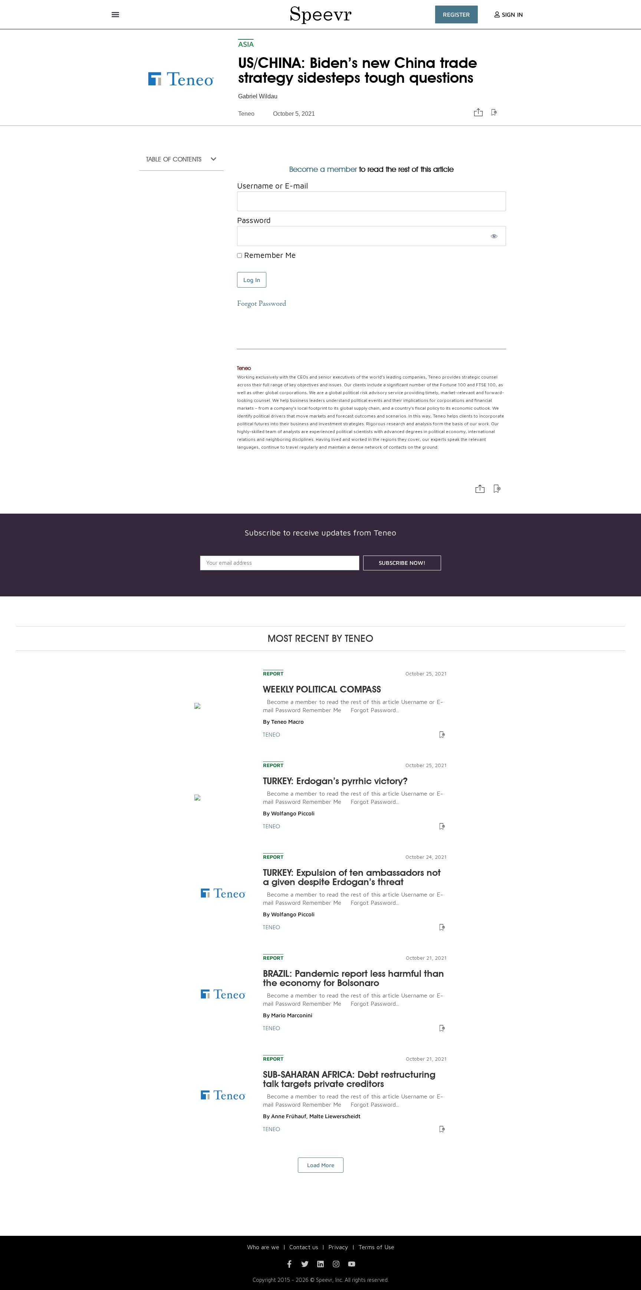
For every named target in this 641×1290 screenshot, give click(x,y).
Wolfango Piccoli (293, 813)
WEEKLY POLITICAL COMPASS (322, 689)
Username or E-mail (272, 185)
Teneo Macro (287, 721)
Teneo (246, 114)
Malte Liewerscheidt (335, 1116)
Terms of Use (376, 1247)
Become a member (323, 169)
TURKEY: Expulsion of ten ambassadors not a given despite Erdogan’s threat (352, 877)
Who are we (263, 1247)
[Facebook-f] (289, 1264)
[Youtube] (351, 1264)
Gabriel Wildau (257, 96)
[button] (115, 14)
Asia (246, 44)
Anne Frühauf (288, 1116)
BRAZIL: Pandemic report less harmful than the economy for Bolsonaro (353, 978)
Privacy (338, 1247)
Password (254, 220)
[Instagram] (336, 1264)
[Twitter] (305, 1264)
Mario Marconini (291, 1015)
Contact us (303, 1247)
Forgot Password (261, 304)
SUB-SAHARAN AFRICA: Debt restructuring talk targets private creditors (349, 1079)
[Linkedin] (320, 1264)
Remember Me (269, 255)
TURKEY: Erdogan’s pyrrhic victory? (335, 780)
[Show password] (494, 236)
